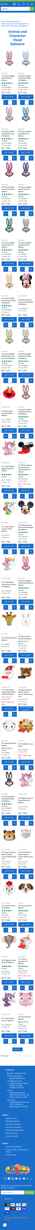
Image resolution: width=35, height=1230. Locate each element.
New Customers (12, 1133)
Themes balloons (13, 21)
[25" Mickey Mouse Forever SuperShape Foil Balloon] (25, 507)
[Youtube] (16, 1178)
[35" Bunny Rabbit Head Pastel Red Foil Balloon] (25, 563)
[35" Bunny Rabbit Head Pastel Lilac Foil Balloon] (9, 114)
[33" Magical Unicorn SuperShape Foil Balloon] (25, 779)
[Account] (28, 4)
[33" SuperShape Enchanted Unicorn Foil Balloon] (9, 563)
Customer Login (12, 1136)
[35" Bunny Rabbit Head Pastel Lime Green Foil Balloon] (9, 336)
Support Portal (11, 1118)
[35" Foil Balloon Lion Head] (25, 725)
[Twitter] (5, 1178)
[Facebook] (9, 1178)
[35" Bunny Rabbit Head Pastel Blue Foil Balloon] (25, 58)
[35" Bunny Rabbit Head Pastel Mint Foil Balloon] (25, 336)
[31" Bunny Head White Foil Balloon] (25, 619)
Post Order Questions (13, 1127)
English (7, 1199)
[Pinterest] (24, 1178)
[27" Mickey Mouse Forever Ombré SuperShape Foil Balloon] (25, 447)
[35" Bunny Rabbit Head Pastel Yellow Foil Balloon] (9, 280)
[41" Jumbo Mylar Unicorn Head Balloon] (9, 507)
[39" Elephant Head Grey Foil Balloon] (9, 941)
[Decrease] (6, 102)
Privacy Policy (11, 1155)
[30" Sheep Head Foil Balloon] (9, 725)
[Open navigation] (2, 4)
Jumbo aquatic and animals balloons (15, 24)
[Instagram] (12, 1178)
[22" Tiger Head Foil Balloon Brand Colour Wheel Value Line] (9, 834)
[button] (5, 1225)
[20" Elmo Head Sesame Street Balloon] (9, 392)
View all (17, 1049)
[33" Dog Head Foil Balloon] (25, 888)
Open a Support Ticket (17, 1073)
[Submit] (32, 9)
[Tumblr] (27, 1178)
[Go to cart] (32, 4)
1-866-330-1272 (15, 1081)
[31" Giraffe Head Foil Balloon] (9, 619)
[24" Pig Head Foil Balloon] (25, 999)
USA (11, 1090)
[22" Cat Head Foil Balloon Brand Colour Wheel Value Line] (25, 834)
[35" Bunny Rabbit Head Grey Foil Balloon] (25, 225)
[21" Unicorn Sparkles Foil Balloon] (25, 941)
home (3, 21)
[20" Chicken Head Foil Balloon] (9, 888)
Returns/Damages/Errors (15, 1130)
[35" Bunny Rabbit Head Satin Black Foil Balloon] (9, 779)
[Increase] (14, 102)
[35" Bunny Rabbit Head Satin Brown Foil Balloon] (25, 392)
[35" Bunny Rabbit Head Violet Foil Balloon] (25, 169)
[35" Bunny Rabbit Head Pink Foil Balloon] (9, 58)
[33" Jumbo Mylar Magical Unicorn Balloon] (9, 447)
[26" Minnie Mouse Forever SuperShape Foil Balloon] (25, 280)
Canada (12, 1100)
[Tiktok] (20, 1178)
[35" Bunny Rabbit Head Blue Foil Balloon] (25, 114)
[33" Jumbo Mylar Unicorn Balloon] (9, 999)
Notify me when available (25, 708)
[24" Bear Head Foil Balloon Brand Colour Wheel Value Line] (25, 672)
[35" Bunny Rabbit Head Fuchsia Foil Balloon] (9, 169)
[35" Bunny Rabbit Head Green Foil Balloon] (9, 225)
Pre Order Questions (13, 1124)
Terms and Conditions (14, 1147)
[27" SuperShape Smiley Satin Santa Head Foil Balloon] (9, 672)
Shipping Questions (13, 1121)
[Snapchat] (31, 1178)
